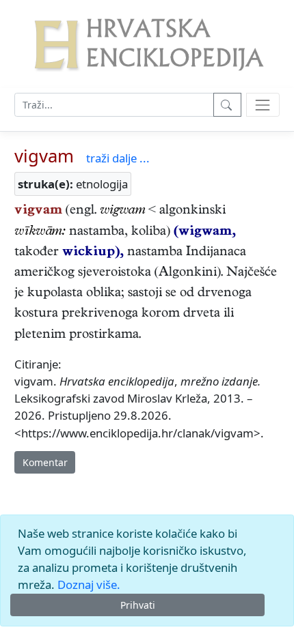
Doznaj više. (88, 584)
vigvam (44, 156)
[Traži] (227, 105)
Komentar (45, 462)
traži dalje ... (118, 158)
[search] (263, 105)
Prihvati (137, 604)
